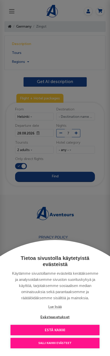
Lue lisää (55, 307)
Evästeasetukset (55, 317)
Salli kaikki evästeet (55, 343)
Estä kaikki (55, 330)
